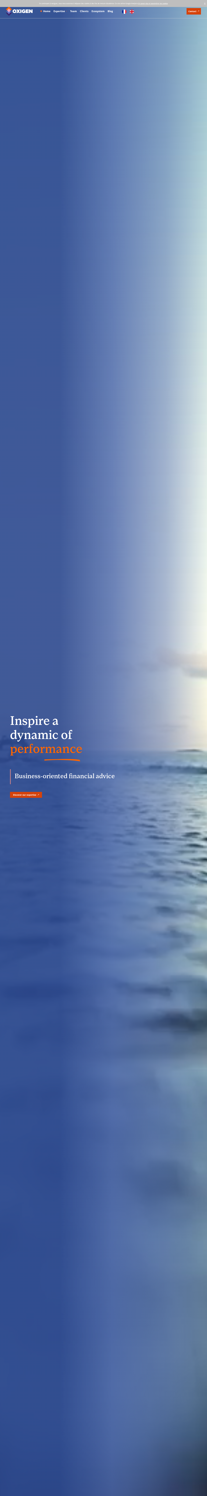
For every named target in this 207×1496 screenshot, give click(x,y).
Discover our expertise (24, 794)
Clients (84, 11)
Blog (110, 11)
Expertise (59, 11)
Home (46, 11)
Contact (192, 11)
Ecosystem (98, 11)
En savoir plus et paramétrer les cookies (153, 3)
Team (73, 11)
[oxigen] (19, 11)
